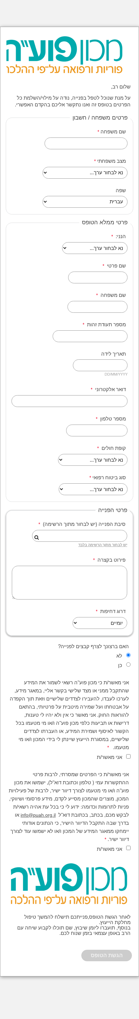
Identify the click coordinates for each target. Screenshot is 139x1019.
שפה (121, 190)
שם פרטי (116, 266)
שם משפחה (113, 131)
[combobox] (79, 536)
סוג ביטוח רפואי (109, 477)
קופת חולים (113, 448)
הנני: (120, 236)
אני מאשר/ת (109, 757)
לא (119, 656)
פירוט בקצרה (111, 560)
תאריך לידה (113, 354)
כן (120, 665)
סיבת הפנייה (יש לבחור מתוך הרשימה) (83, 524)
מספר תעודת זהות (106, 324)
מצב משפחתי (111, 161)
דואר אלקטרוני (110, 389)
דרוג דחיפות (112, 611)
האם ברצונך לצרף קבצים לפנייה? (93, 646)
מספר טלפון (112, 419)
